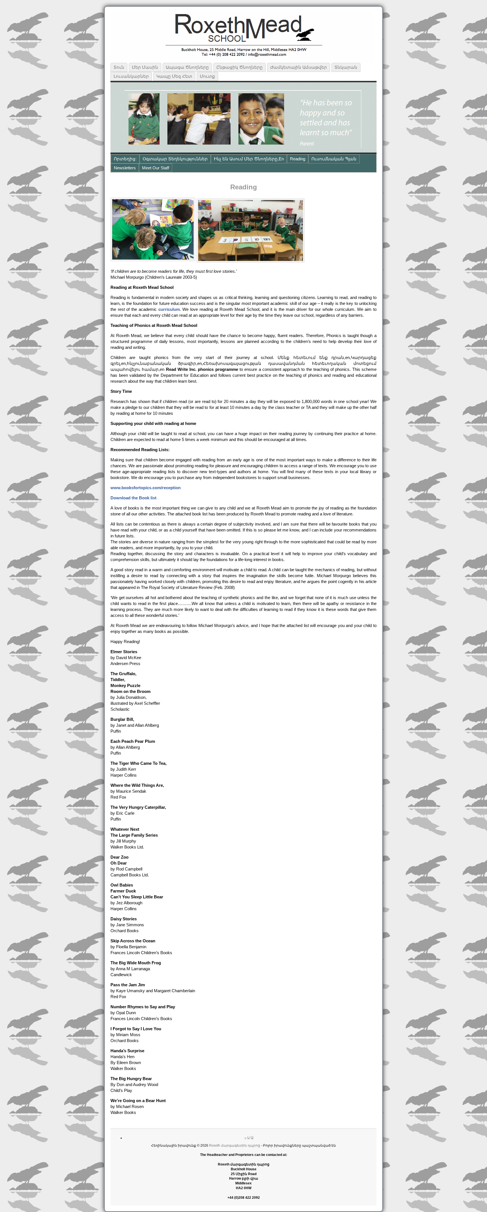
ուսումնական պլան (334, 158)
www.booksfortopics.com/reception (145, 487)
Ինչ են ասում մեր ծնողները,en (249, 158)
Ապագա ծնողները (187, 67)
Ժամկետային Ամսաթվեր (298, 67)
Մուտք (207, 76)
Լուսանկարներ (131, 76)
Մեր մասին (145, 67)
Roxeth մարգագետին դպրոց (234, 1145)
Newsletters (125, 167)
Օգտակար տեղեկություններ (175, 158)
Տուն (119, 67)
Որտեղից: (125, 158)
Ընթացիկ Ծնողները (239, 67)
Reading (297, 158)
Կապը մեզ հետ (174, 76)
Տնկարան (346, 67)
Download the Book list (133, 497)
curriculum (169, 309)
